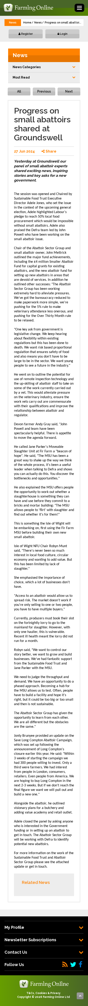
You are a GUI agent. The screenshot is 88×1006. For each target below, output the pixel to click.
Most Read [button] (21, 77)
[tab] (44, 927)
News (38, 22)
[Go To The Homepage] (44, 983)
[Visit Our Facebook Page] (80, 965)
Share (50, 151)
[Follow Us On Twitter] (73, 965)
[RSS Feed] (65, 965)
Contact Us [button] (16, 952)
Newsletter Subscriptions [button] (30, 939)
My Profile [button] (14, 927)
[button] (44, 67)
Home (27, 22)
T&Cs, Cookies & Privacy (43, 993)
